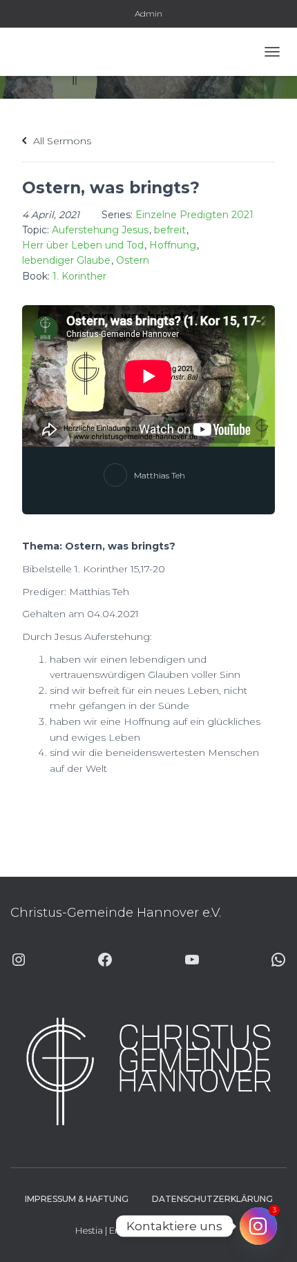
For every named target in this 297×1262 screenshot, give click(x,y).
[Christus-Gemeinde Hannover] (50, 52)
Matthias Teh (159, 475)
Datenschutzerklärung (212, 1199)
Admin (148, 13)
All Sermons (60, 141)
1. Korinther (79, 276)
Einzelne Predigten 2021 (194, 214)
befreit (170, 230)
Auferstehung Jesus (100, 230)
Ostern (132, 260)
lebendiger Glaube (66, 260)
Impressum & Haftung (76, 1199)
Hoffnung (172, 245)
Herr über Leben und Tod (83, 245)
